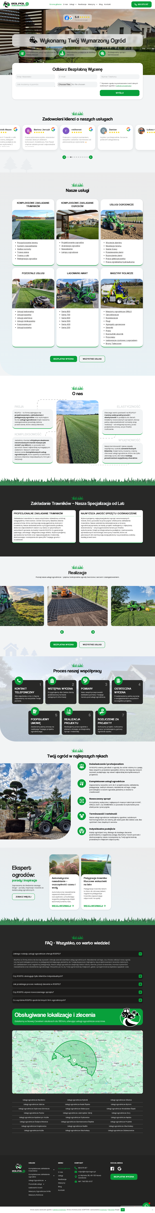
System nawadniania (27, 246)
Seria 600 (65, 318)
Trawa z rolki (23, 255)
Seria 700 (65, 314)
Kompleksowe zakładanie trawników (39, 1169)
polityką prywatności (123, 86)
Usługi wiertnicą (24, 318)
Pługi (108, 321)
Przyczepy (110, 337)
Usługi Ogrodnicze (36, 1180)
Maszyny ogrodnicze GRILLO (119, 311)
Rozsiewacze (112, 318)
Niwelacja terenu (113, 246)
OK (123, 1209)
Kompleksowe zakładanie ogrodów (39, 1175)
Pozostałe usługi (35, 1184)
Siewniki (109, 327)
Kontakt (107, 4)
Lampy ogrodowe (69, 252)
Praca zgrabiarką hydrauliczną (120, 262)
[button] (64, 157)
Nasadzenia (67, 249)
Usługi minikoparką (26, 321)
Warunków (111, 1209)
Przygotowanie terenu (27, 242)
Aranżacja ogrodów (70, 245)
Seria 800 (65, 311)
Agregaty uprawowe (115, 324)
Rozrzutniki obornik (114, 334)
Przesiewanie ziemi (114, 252)
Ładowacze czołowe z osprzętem (121, 340)
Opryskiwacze (112, 314)
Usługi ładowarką (25, 311)
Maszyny (91, 4)
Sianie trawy (111, 249)
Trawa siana (23, 252)
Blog (101, 4)
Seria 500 (65, 321)
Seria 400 (65, 324)
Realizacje (82, 4)
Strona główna (55, 4)
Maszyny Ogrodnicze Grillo (40, 1191)
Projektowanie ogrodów (72, 242)
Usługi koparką (24, 314)
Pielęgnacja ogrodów (27, 258)
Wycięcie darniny (114, 242)
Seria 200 (65, 327)
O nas (65, 4)
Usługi (71, 4)
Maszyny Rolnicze (36, 1195)
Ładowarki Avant (35, 1187)
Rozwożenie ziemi (114, 255)
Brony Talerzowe (113, 343)
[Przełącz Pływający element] (146, 1206)
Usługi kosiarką (24, 327)
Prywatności (103, 1209)
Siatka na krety (24, 249)
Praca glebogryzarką (115, 258)
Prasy (108, 330)
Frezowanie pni (24, 324)
